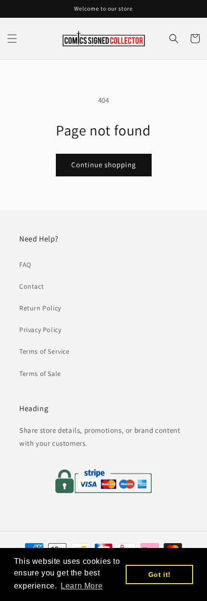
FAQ (25, 264)
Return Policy (40, 308)
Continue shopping (103, 164)
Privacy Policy (40, 329)
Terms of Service (44, 351)
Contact (31, 286)
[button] (12, 38)
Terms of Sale (40, 373)
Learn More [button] (82, 586)
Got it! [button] (159, 574)
